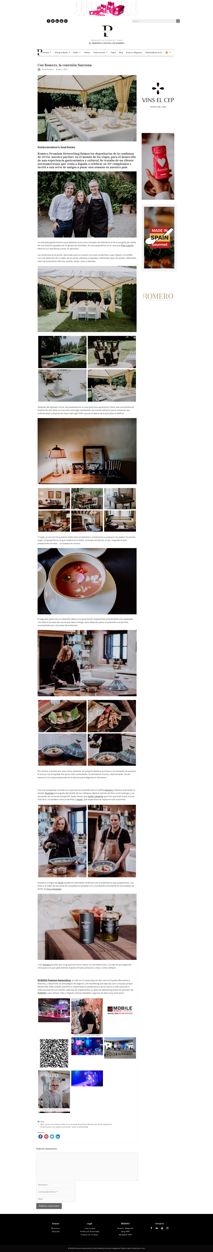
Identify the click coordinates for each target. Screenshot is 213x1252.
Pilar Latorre (127, 245)
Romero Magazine (134, 52)
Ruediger (49, 793)
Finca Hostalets (53, 889)
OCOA (60, 882)
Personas (45, 52)
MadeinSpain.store (154, 52)
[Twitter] (53, 21)
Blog (121, 52)
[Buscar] (178, 21)
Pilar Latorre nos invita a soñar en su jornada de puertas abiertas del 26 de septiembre (76, 1124)
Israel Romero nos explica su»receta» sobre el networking (64, 1127)
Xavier (80, 799)
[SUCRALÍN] (158, 198)
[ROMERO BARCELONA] (158, 317)
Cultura (87, 52)
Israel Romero (68, 147)
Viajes (113, 52)
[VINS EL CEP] (158, 127)
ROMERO (42, 992)
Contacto (159, 1223)
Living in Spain (61, 52)
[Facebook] (48, 21)
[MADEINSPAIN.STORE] (159, 267)
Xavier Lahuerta (95, 796)
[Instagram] (66, 21)
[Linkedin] (57, 21)
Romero (109, 790)
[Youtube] (61, 21)
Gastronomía (99, 52)
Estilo (75, 52)
